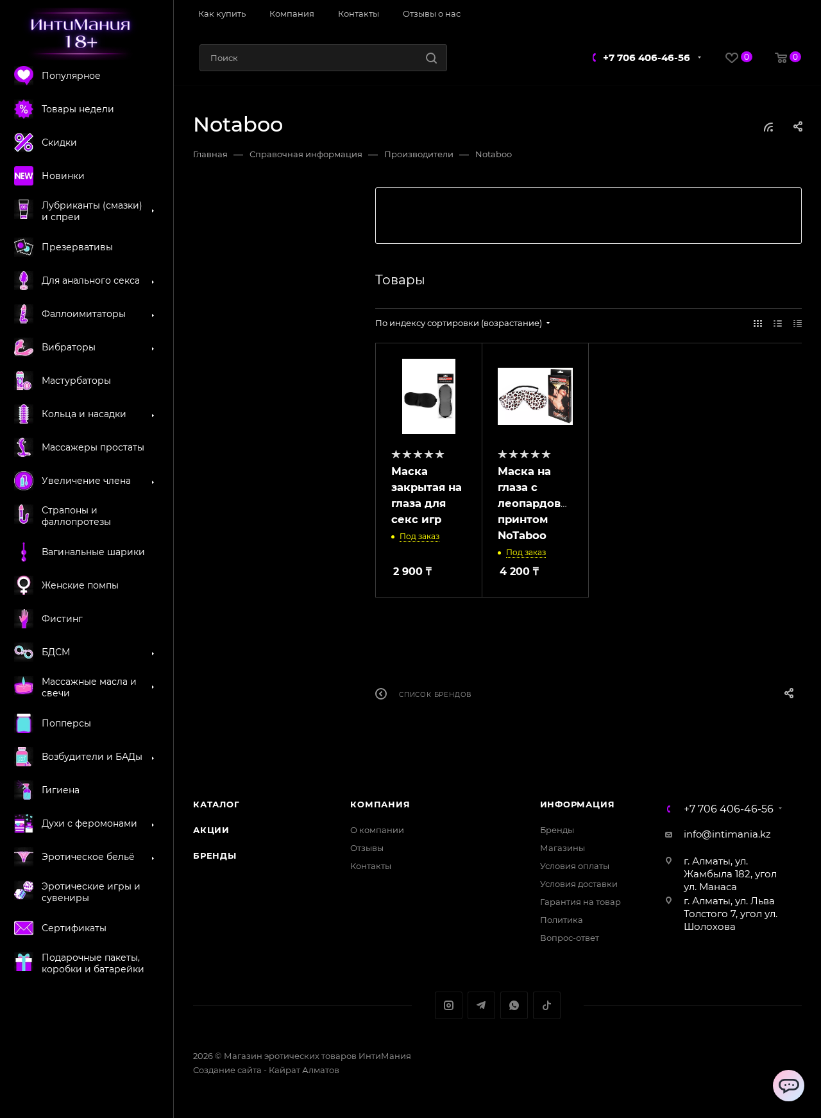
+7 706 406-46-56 (646, 57)
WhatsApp (514, 1005)
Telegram (481, 1005)
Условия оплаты (574, 866)
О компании (377, 830)
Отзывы (367, 848)
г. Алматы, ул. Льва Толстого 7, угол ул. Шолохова (730, 914)
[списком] (777, 323)
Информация (577, 804)
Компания (380, 804)
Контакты (370, 866)
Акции (211, 830)
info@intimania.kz (727, 834)
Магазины (562, 848)
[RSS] (768, 127)
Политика (561, 920)
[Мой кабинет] (796, 15)
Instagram (448, 1005)
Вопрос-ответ (569, 938)
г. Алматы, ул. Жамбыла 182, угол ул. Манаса (730, 874)
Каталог (216, 804)
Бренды (215, 855)
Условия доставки (579, 884)
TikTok (547, 1005)
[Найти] (431, 57)
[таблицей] (797, 323)
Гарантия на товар (580, 902)
